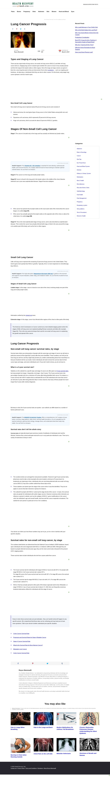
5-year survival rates (62, 371)
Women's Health (81, 216)
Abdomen (41, 11)
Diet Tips (79, 159)
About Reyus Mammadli (50, 768)
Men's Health (80, 180)
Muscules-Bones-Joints (83, 187)
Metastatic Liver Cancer (20, 649)
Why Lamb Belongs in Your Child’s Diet (86, 27)
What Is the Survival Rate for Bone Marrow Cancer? (28, 645)
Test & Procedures (82, 212)
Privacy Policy (21, 768)
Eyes (72, 11)
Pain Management (81, 198)
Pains (13, 11)
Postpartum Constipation (82, 37)
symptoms (51, 70)
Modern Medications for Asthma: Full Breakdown (65, 728)
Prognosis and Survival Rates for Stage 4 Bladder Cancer (29, 637)
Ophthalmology (81, 191)
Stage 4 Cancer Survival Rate (21, 641)
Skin (48, 11)
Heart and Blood (64, 11)
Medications (80, 177)
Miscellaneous (80, 184)
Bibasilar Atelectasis (64, 753)
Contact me (14, 768)
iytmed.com (29, 315)
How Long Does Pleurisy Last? (84, 52)
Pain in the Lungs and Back (43, 727)
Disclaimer (40, 768)
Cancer (79, 155)
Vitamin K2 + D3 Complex (32, 165)
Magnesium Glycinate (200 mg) (43, 273)
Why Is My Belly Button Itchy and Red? (86, 30)
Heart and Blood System (83, 166)
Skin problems (80, 208)
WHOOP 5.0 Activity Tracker (33, 417)
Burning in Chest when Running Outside (18, 756)
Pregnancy (26, 11)
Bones (19, 11)
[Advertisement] (40, 514)
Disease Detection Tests (90, 4)
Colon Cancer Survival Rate (21, 633)
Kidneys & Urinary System (84, 173)
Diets (34, 11)
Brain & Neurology (81, 152)
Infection (79, 170)
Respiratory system (82, 205)
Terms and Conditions (31, 768)
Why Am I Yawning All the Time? (84, 45)
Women (54, 11)
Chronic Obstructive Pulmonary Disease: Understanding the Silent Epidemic (88, 730)
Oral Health (80, 194)
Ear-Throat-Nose (81, 162)
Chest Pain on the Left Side (43, 754)
